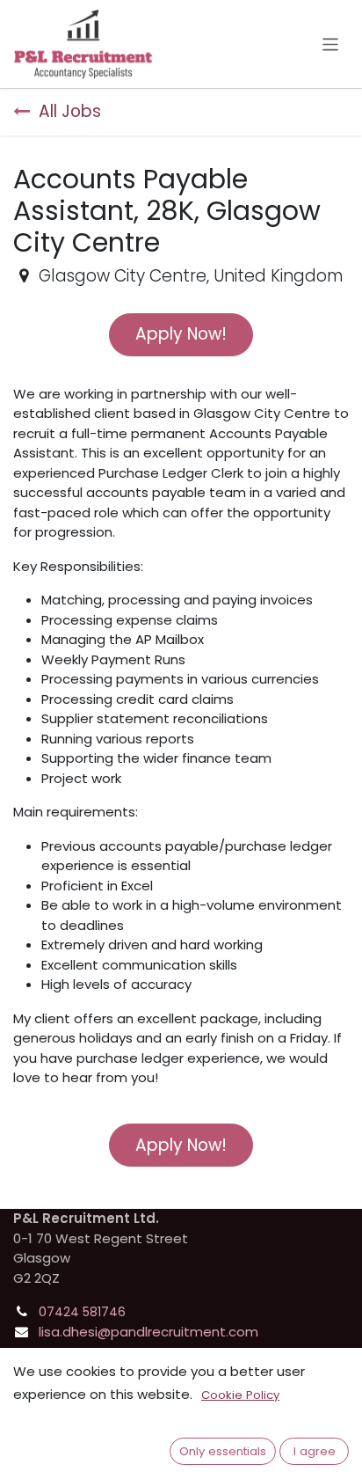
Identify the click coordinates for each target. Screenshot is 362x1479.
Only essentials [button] (222, 1451)
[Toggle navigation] (331, 43)
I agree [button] (314, 1451)
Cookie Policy (240, 1395)
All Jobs (70, 111)
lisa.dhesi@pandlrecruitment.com (148, 1331)
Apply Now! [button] (181, 334)
